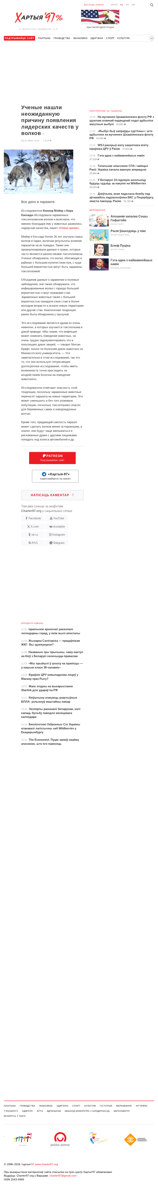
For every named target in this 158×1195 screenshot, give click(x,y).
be (121, 5)
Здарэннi (96, 38)
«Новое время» (69, 228)
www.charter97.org (46, 1164)
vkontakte (59, 526)
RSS (35, 542)
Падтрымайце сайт (52, 458)
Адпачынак (54, 1111)
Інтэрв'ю (141, 1106)
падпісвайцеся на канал (55, 476)
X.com (35, 526)
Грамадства (62, 38)
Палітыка (44, 38)
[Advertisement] (44, 73)
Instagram (58, 534)
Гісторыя (106, 1106)
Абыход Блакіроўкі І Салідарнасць (87, 1111)
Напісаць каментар (52, 495)
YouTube (58, 518)
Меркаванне (97, 210)
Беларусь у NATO (15, 1116)
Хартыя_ (38, 17)
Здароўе (27, 1111)
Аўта (40, 1111)
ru (127, 5)
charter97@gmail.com (63, 1175)
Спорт (110, 38)
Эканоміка (80, 38)
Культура (123, 38)
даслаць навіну (94, 5)
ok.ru (35, 534)
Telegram (59, 542)
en (133, 5)
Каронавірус (122, 1111)
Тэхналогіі (11, 1111)
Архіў (114, 5)
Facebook (35, 518)
